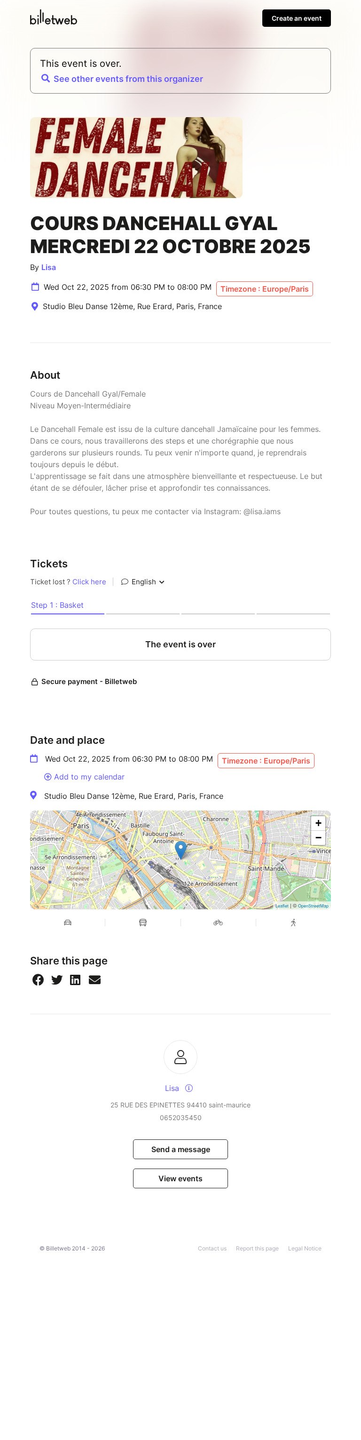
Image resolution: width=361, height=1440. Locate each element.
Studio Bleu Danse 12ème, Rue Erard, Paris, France (133, 796)
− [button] (318, 837)
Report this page (257, 1248)
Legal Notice (305, 1248)
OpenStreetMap (313, 906)
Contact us (212, 1248)
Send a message (180, 1149)
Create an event (297, 18)
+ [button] (318, 823)
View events (180, 1178)
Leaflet (282, 906)
